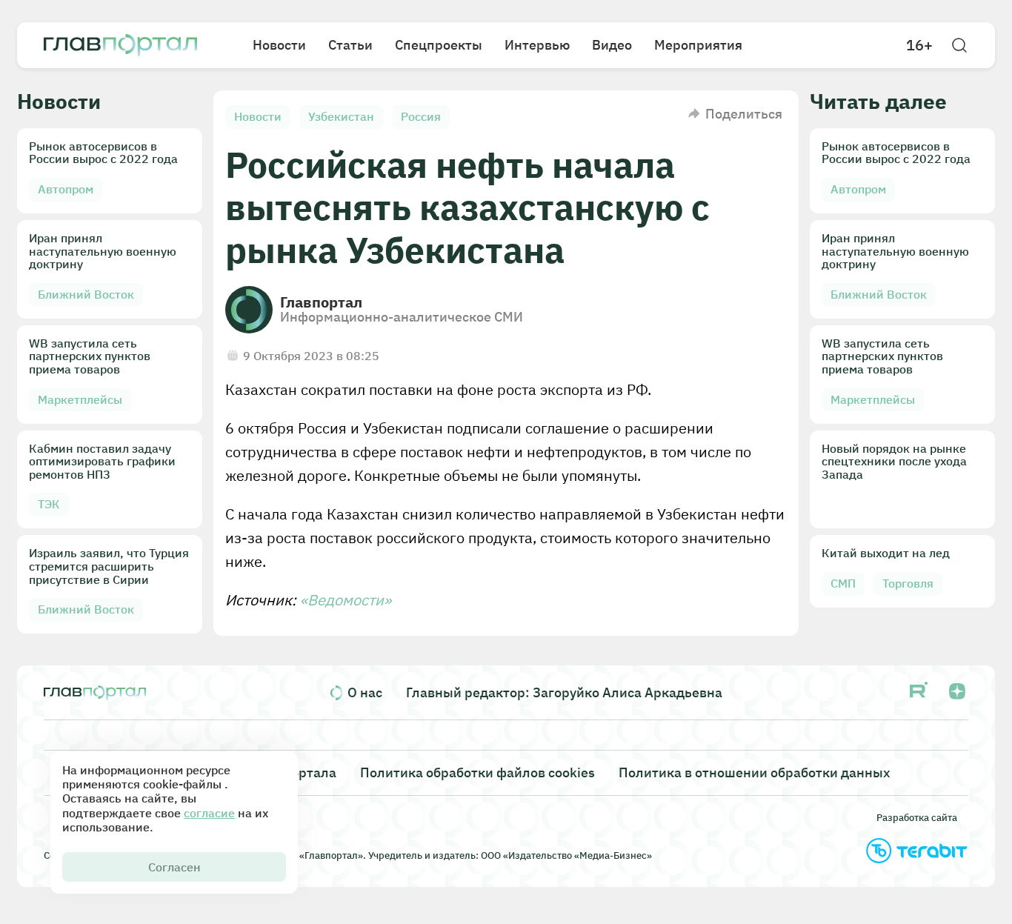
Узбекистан (341, 116)
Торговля (907, 583)
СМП (843, 583)
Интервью (537, 44)
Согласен (174, 867)
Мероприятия (698, 44)
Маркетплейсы (80, 399)
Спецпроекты (438, 44)
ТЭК (49, 503)
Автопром (65, 189)
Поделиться (743, 113)
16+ (919, 45)
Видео (612, 44)
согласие (209, 812)
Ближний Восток (86, 294)
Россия (421, 116)
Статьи (350, 44)
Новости (279, 44)
